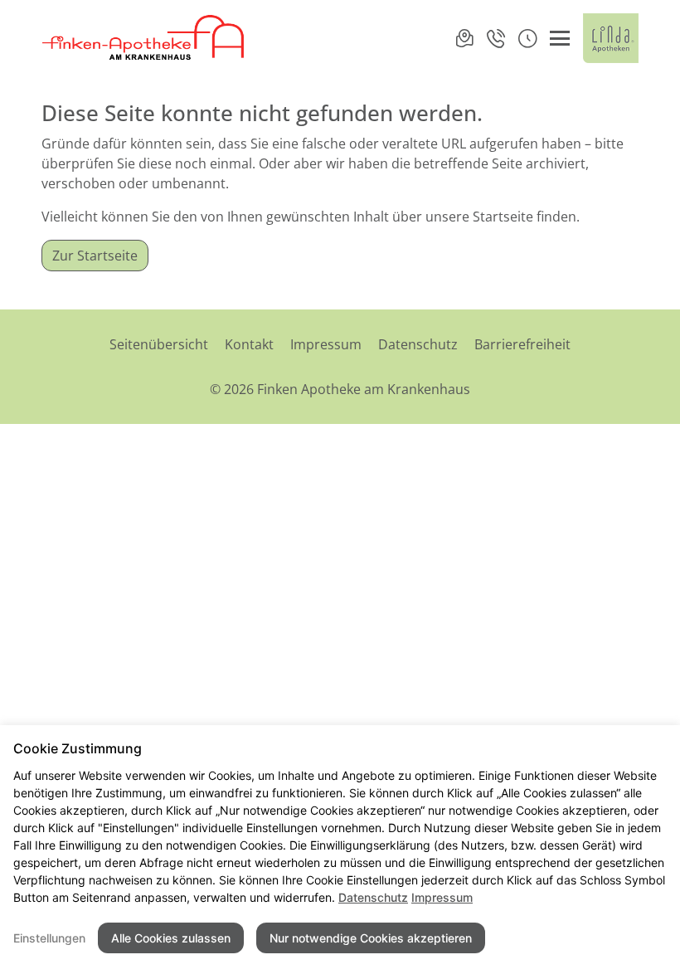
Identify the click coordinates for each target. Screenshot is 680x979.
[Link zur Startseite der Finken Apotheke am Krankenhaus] (143, 38)
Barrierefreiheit (522, 344)
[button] (527, 38)
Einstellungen (49, 938)
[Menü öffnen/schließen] (560, 38)
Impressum (326, 344)
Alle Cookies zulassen (171, 938)
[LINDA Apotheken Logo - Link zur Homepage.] (611, 38)
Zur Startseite (95, 255)
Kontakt (249, 344)
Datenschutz (418, 344)
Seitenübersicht (158, 344)
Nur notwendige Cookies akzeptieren (371, 938)
